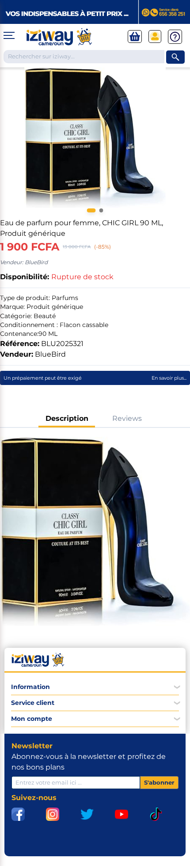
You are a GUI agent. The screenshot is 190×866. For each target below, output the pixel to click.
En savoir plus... (169, 378)
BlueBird (50, 354)
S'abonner (159, 782)
